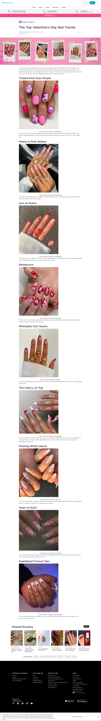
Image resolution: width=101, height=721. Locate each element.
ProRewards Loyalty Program (19, 678)
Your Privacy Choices (80, 692)
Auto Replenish (51, 687)
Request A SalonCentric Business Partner (58, 682)
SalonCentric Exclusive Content (48, 656)
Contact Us (35, 677)
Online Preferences (77, 691)
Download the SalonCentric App (55, 678)
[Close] (98, 716)
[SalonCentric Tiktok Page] (27, 703)
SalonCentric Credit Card (54, 677)
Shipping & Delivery (37, 680)
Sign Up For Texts (52, 684)
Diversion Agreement (78, 682)
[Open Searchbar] (98, 2)
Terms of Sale (76, 675)
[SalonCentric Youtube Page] (32, 704)
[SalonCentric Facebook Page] (13, 704)
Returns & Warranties (38, 682)
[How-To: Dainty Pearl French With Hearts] (71, 641)
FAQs (34, 675)
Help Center (35, 678)
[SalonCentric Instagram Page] (18, 704)
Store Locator (51, 680)
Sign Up (86, 2)
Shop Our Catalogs (52, 685)
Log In (92, 2)
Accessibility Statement (78, 689)
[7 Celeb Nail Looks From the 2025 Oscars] (57, 641)
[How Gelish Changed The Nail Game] (44, 641)
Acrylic (60, 656)
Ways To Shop (51, 675)
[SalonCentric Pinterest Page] (23, 704)
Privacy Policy (76, 685)
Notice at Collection (77, 687)
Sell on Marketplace (17, 680)
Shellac (74, 656)
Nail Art (36, 656)
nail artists (43, 68)
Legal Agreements (77, 678)
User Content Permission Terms (80, 684)
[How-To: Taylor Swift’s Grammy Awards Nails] (84, 641)
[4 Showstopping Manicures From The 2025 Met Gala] (30, 641)
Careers (14, 677)
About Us (14, 675)
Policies (74, 680)
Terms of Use (76, 677)
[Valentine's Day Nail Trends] (50, 51)
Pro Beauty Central (6, 14)
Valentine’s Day (26, 68)
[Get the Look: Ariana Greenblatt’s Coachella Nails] (17, 641)
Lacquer (67, 656)
